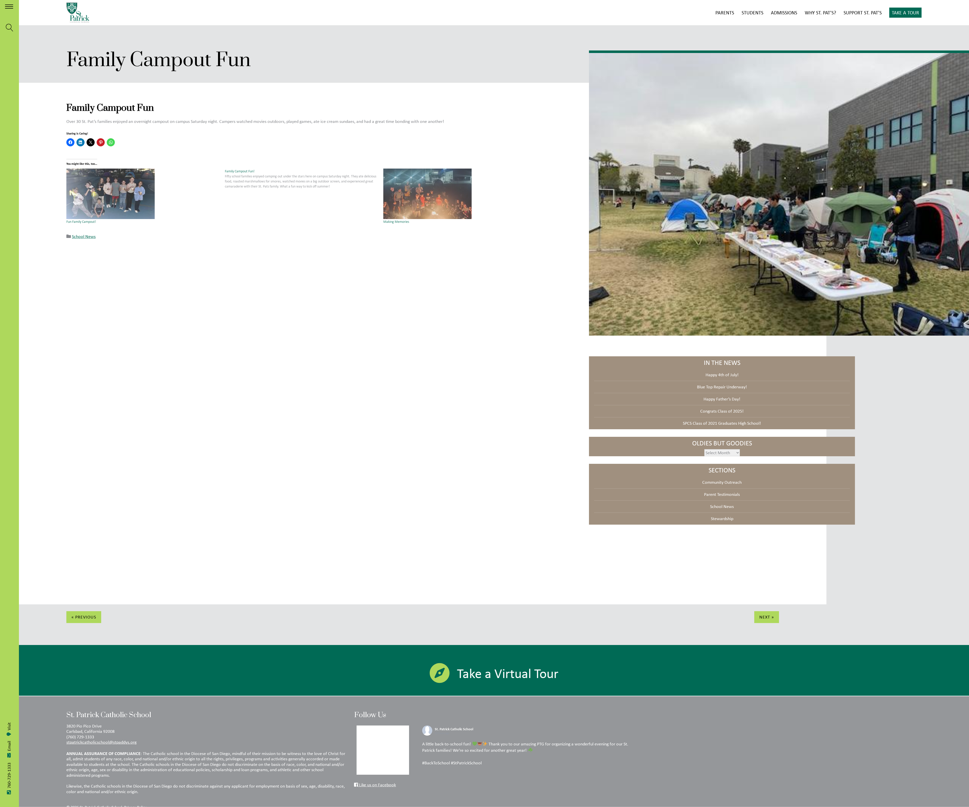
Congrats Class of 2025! (722, 411)
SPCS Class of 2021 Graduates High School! (722, 423)
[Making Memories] (460, 194)
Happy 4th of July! (722, 375)
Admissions (784, 12)
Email (9, 746)
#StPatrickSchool (466, 763)
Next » (766, 617)
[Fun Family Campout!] (143, 194)
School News (84, 236)
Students (752, 12)
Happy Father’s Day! (722, 399)
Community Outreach (722, 482)
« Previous (83, 617)
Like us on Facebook (377, 785)
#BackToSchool (436, 763)
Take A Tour (905, 12)
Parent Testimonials (722, 494)
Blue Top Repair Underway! (722, 387)
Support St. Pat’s (863, 12)
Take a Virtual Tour (507, 673)
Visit (9, 726)
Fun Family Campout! (81, 221)
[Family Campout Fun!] (304, 179)
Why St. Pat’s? (820, 12)
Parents (724, 12)
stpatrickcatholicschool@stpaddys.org (101, 742)
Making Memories (396, 221)
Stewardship (722, 519)
